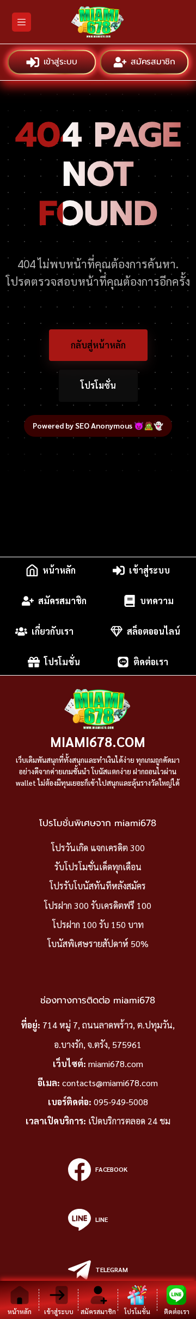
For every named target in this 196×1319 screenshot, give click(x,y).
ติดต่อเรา (150, 661)
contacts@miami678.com (110, 1082)
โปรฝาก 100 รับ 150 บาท (98, 924)
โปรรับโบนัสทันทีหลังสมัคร (98, 886)
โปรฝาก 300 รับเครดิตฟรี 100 (97, 905)
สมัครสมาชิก (152, 62)
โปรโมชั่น (98, 385)
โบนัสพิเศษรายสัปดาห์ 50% (98, 943)
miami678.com (97, 741)
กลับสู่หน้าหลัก (98, 345)
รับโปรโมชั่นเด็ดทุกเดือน (98, 866)
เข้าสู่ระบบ (59, 62)
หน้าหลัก (59, 570)
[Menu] (21, 22)
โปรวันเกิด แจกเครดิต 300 (98, 847)
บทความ (157, 600)
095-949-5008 (121, 1101)
